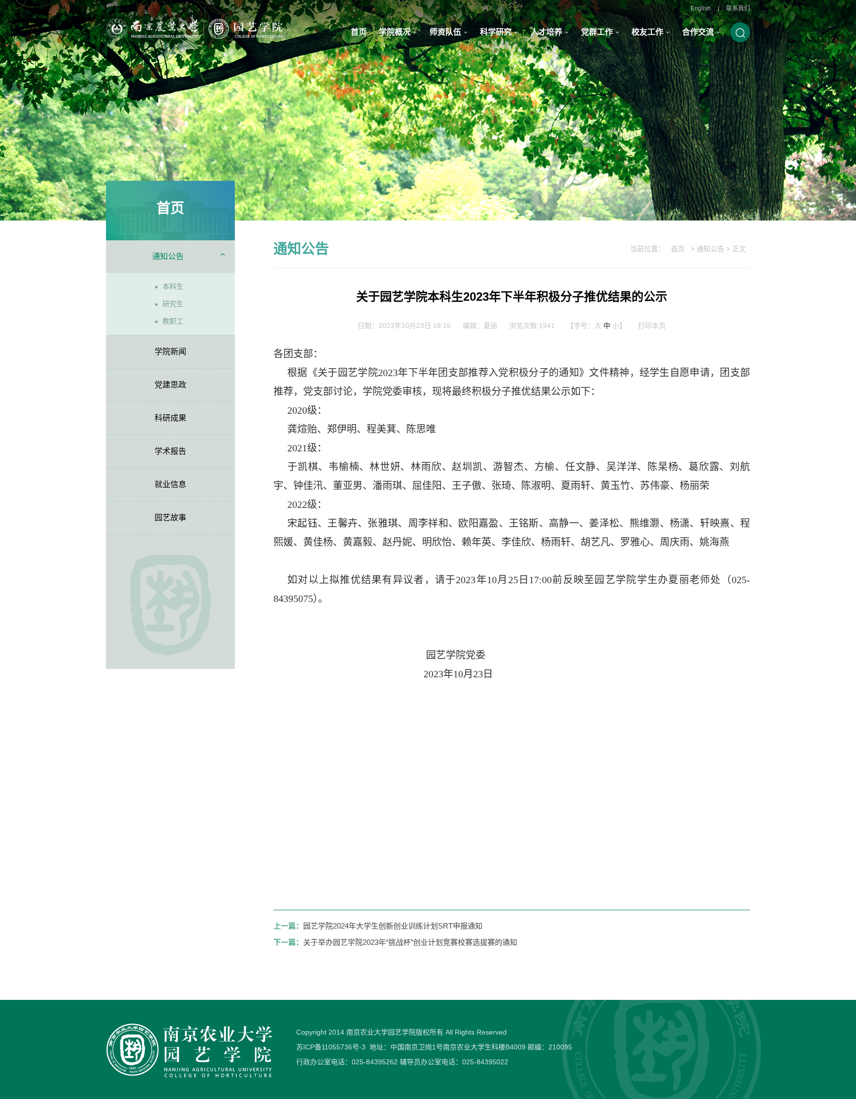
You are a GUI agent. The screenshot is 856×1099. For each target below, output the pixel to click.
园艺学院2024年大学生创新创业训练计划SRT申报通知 (392, 926)
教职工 (172, 321)
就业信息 (170, 484)
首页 (359, 32)
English (701, 8)
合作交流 (698, 32)
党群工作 (597, 32)
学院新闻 (170, 351)
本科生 (172, 286)
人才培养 (546, 32)
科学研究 (496, 32)
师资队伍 (445, 32)
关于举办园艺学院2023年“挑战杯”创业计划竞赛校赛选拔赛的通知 (410, 942)
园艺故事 (170, 517)
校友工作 (647, 32)
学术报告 (170, 451)
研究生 (172, 304)
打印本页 (652, 326)
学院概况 (395, 32)
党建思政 (170, 385)
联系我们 (738, 8)
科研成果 (170, 418)
